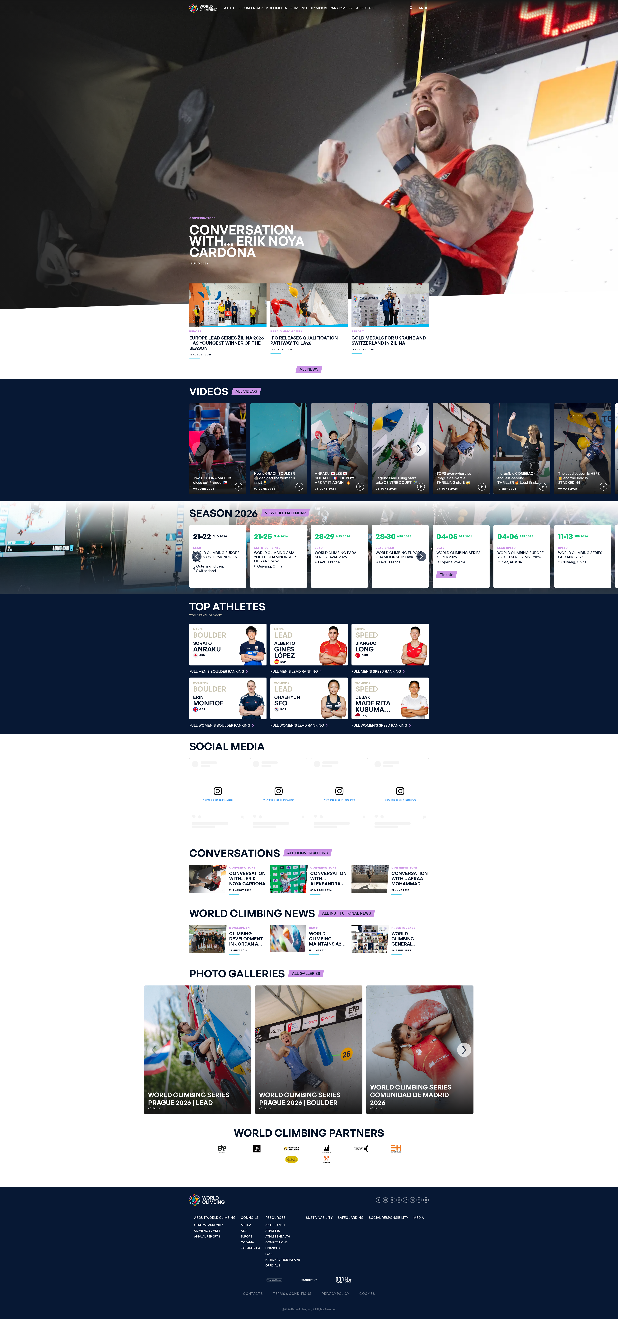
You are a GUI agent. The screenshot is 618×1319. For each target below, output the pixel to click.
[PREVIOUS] (199, 449)
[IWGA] (344, 1280)
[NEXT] (419, 449)
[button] (276, 8)
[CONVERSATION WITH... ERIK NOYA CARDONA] (309, 154)
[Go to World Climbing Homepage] (205, 8)
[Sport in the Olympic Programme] (274, 1280)
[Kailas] (257, 1149)
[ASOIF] (309, 1280)
